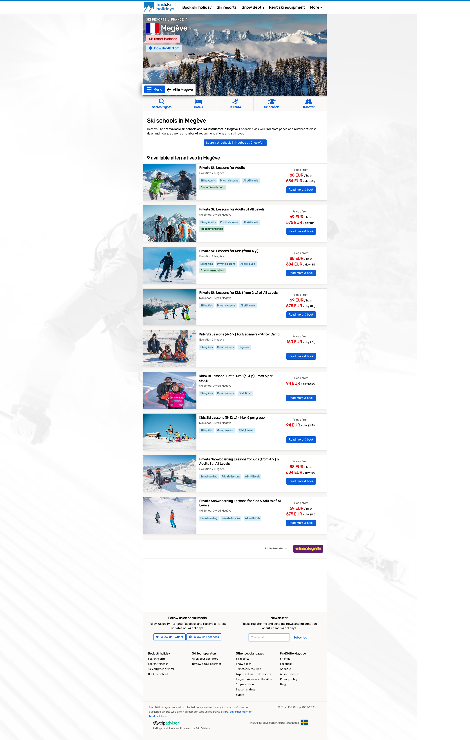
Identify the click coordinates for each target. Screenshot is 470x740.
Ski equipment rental (161, 669)
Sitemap (285, 658)
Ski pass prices (245, 684)
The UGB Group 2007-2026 (298, 707)
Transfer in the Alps (248, 669)
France (177, 19)
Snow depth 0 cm (165, 48)
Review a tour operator (206, 664)
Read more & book (301, 189)
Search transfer (158, 664)
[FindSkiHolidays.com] (159, 6)
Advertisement (289, 674)
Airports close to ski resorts (253, 674)
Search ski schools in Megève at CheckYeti (235, 142)
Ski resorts (227, 7)
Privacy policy (288, 679)
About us (286, 669)
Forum (240, 694)
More (315, 7)
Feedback (286, 664)
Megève (174, 28)
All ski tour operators (205, 658)
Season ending (245, 689)
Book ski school (158, 674)
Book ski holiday (197, 7)
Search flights (157, 658)
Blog (283, 684)
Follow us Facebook (205, 637)
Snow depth (253, 7)
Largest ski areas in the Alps (254, 679)
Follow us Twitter (171, 637)
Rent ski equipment (287, 7)
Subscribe (300, 637)
